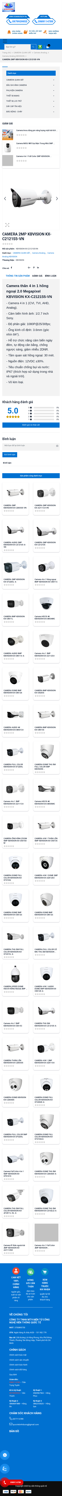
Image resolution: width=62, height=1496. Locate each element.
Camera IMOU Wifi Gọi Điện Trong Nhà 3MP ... (35, 143)
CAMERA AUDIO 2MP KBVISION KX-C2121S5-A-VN (15, 544)
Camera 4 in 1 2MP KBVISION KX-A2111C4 (13, 802)
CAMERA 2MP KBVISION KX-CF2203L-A (14, 580)
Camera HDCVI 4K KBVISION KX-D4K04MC (45, 617)
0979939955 (19, 21)
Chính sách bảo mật (17, 1355)
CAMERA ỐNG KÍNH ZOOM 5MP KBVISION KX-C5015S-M (15, 840)
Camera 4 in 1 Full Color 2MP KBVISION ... (33, 156)
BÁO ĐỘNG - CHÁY (14, 111)
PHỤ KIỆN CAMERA (14, 90)
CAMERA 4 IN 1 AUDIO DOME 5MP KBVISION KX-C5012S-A (46, 988)
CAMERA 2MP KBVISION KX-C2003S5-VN (15, 506)
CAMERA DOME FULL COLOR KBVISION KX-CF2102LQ (44, 1136)
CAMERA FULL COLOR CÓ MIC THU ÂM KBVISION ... (46, 950)
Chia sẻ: (5, 268)
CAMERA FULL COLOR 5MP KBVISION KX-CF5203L (15, 1135)
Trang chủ (6, 52)
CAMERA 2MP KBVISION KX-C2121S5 (45, 543)
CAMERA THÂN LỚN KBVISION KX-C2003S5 (13, 1061)
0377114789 (17, 1419)
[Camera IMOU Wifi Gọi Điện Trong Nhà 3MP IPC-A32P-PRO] (7, 147)
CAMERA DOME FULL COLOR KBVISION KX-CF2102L (13, 877)
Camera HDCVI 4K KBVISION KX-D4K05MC (45, 802)
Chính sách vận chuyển (19, 1360)
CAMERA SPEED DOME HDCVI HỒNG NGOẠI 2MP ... (15, 987)
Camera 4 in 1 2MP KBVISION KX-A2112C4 (44, 654)
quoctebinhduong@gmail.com (25, 1424)
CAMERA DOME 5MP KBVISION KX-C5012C (13, 913)
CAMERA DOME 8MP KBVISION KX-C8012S (13, 691)
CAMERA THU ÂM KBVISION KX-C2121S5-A (45, 1024)
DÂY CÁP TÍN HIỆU (14, 106)
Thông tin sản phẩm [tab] (18, 276)
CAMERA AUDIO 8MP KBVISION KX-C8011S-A (14, 654)
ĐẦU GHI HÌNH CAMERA (16, 85)
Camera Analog (40, 52)
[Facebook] (11, 267)
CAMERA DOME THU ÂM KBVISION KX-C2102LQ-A (45, 1209)
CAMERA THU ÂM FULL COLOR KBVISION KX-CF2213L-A (14, 951)
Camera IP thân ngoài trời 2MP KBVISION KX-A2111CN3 (14, 1247)
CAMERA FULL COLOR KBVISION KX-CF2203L (13, 765)
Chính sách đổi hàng (18, 1369)
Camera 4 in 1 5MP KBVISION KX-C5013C (13, 1024)
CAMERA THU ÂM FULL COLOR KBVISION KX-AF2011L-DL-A (14, 1210)
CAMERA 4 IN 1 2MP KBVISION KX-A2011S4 (44, 1061)
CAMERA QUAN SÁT (22, 52)
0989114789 (45, 21)
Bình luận (50, 276)
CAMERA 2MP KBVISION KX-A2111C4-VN (45, 506)
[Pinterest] (33, 267)
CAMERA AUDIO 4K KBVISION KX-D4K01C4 (13, 728)
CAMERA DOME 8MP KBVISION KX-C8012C (44, 913)
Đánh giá (37, 276)
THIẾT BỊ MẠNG (12, 96)
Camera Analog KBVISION (13, 56)
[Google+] (29, 267)
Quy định (13, 1374)
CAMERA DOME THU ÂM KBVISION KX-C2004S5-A (45, 1172)
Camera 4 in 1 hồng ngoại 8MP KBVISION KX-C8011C (46, 580)
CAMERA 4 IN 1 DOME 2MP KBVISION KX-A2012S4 (46, 876)
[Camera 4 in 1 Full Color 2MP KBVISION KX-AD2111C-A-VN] (7, 160)
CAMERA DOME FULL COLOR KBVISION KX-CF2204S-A (44, 1099)
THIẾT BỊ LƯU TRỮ (14, 101)
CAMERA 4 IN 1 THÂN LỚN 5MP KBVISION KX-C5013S (46, 839)
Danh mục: (7, 253)
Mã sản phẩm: (8, 249)
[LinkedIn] (38, 267)
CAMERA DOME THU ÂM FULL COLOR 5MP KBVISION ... (45, 766)
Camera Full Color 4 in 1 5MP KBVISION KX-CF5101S (14, 1173)
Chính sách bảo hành (18, 1365)
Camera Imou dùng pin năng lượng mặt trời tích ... (37, 130)
